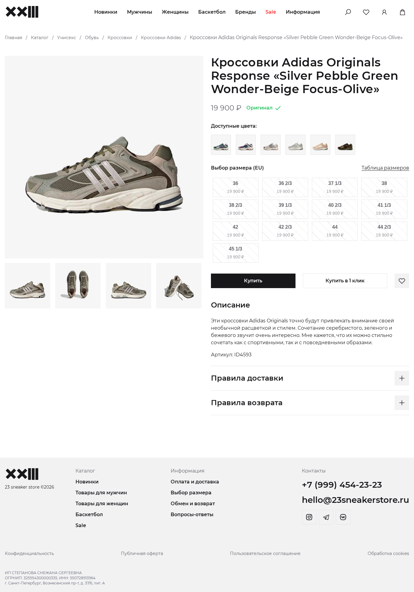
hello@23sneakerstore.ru (355, 500)
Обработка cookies (388, 553)
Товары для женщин (101, 503)
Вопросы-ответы (192, 514)
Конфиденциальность (29, 553)
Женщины (175, 12)
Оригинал (259, 108)
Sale (270, 12)
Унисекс (66, 37)
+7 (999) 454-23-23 (342, 484)
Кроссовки (120, 37)
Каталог (39, 37)
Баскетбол (211, 12)
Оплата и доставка (195, 482)
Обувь (92, 37)
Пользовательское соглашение (265, 553)
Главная (13, 37)
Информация (303, 12)
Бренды (245, 12)
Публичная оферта (142, 553)
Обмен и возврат (193, 503)
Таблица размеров (385, 168)
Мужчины (139, 12)
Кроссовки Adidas (161, 37)
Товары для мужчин (101, 493)
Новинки (105, 12)
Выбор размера (191, 493)
